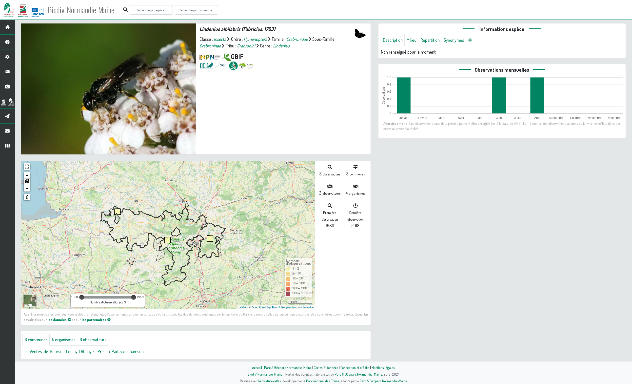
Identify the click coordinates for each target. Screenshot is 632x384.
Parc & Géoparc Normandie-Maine (288, 367)
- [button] (27, 188)
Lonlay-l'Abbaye (80, 351)
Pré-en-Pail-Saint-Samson (121, 351)
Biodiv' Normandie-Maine (81, 10)
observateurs (92, 339)
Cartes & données (326, 367)
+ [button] (27, 175)
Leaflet (242, 307)
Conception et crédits (354, 367)
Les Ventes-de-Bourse (42, 351)
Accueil (257, 367)
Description (393, 40)
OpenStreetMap (261, 307)
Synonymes (454, 40)
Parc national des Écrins (322, 381)
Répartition (430, 40)
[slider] (81, 297)
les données (57, 319)
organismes (64, 339)
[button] (27, 182)
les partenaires (94, 319)
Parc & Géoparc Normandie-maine (293, 307)
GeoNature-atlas (269, 381)
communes (36, 339)
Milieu (411, 40)
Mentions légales (383, 367)
